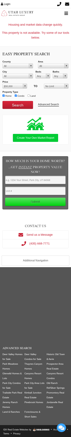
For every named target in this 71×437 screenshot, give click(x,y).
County (6, 61)
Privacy (16, 433)
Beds (38, 71)
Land (33, 96)
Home (8, 96)
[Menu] (66, 13)
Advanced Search (48, 104)
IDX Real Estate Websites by (17, 429)
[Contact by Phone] (59, 4)
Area (40, 61)
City (4, 71)
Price (5, 81)
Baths (56, 71)
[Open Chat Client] (61, 427)
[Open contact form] (67, 4)
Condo (20, 96)
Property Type (10, 92)
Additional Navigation (35, 260)
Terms (6, 433)
